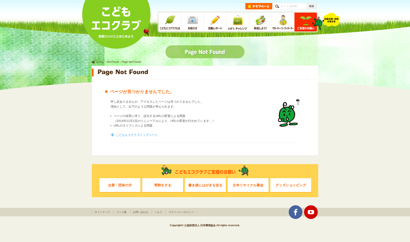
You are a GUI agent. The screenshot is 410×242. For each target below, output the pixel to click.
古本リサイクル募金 (248, 185)
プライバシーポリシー (181, 212)
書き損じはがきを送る (205, 185)
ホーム (100, 61)
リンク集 (121, 212)
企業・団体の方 (120, 185)
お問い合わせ (140, 212)
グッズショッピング (290, 185)
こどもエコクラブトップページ (137, 135)
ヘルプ (158, 212)
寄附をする (162, 185)
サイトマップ (102, 212)
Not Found (113, 61)
